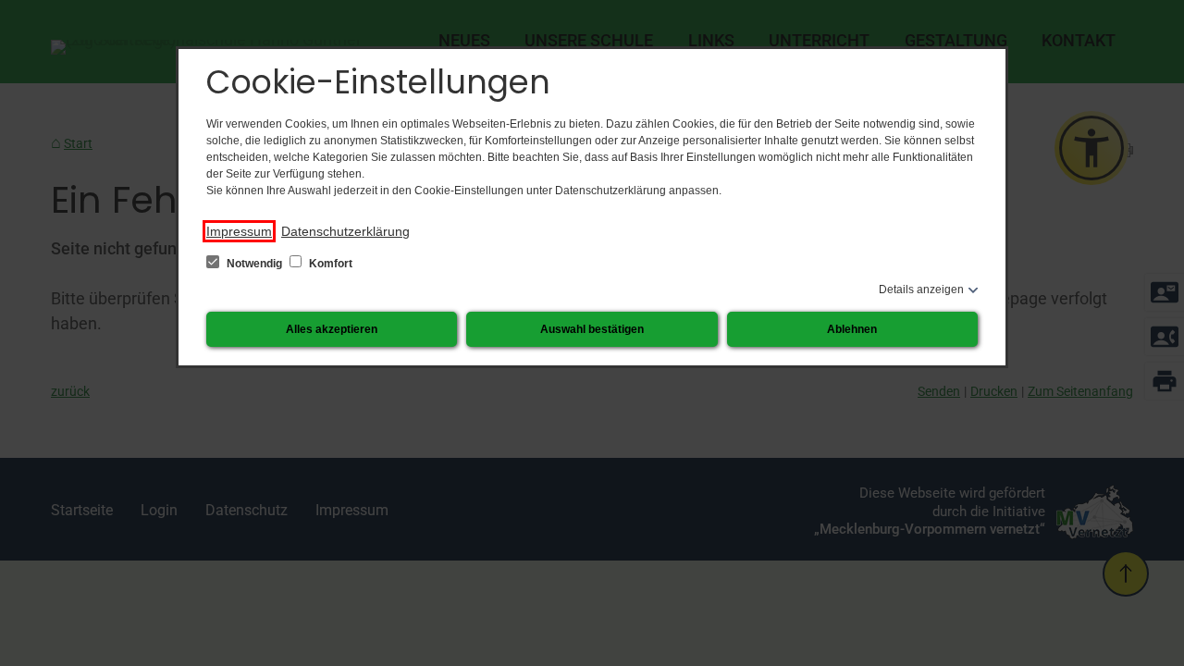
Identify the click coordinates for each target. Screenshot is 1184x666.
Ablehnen (852, 329)
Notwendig (254, 263)
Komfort (329, 263)
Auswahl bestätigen (592, 329)
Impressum (239, 231)
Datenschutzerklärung (345, 231)
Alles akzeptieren (331, 329)
